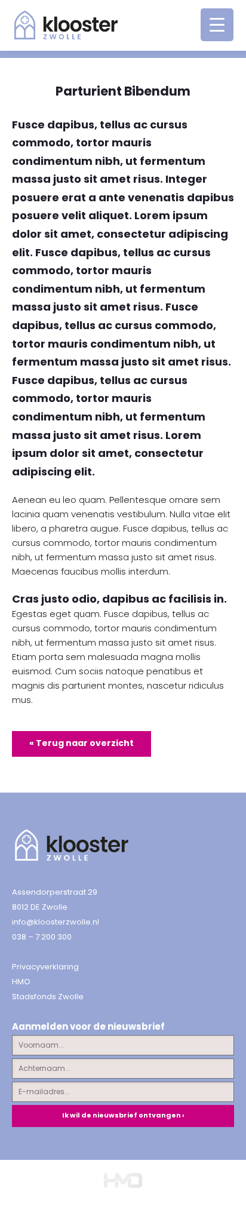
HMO (21, 981)
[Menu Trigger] (217, 24)
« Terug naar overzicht (81, 743)
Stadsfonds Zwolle (48, 996)
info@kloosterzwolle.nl (55, 922)
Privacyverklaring (45, 966)
